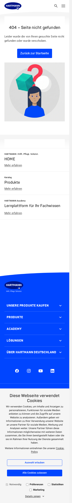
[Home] (13, 6)
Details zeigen (33, 496)
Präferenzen (36, 484)
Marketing (38, 490)
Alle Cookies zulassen (35, 472)
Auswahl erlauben (34, 462)
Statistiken (58, 484)
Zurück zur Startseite (34, 53)
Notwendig (15, 484)
